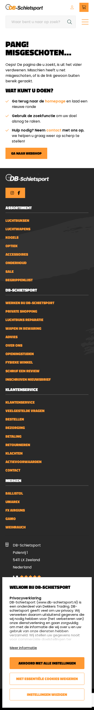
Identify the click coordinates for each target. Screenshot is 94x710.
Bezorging (15, 428)
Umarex (12, 502)
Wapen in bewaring (23, 328)
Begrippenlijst (19, 280)
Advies (11, 337)
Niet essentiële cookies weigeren (47, 678)
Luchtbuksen (17, 220)
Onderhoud (15, 263)
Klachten (14, 453)
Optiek (11, 246)
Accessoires (16, 254)
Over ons (13, 345)
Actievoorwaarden (23, 462)
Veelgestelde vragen (24, 411)
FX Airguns (15, 510)
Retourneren (17, 445)
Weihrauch (15, 527)
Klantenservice (20, 402)
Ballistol (14, 493)
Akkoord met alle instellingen (47, 663)
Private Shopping (21, 311)
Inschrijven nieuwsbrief (28, 379)
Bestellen (14, 419)
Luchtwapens (17, 229)
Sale (9, 271)
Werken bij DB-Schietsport (29, 303)
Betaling (13, 436)
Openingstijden (19, 354)
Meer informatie (23, 647)
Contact (12, 470)
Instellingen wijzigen (47, 694)
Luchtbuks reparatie (24, 320)
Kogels (11, 237)
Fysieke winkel (19, 362)
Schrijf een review (22, 371)
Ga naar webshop (26, 153)
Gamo (10, 519)
